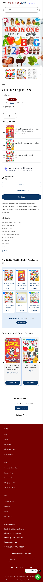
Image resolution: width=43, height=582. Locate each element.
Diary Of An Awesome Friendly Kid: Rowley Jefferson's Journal (12, 367)
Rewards (32, 3)
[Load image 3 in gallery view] (32, 74)
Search (6, 439)
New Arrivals (8, 454)
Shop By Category (10, 449)
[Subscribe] (32, 559)
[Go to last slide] (4, 362)
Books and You (14, 576)
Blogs (6, 511)
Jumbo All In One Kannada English (30, 366)
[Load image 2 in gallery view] (21, 74)
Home (6, 434)
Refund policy (24, 576)
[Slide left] (2, 74)
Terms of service (10, 580)
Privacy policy (34, 576)
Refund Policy (9, 478)
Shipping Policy (9, 483)
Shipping (12, 102)
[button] (4, 3)
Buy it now (21, 197)
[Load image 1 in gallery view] (10, 74)
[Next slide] (39, 362)
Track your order (9, 501)
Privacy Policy (9, 473)
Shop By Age (8, 444)
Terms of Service (10, 488)
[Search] (37, 9)
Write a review (21, 408)
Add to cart (21, 322)
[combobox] (21, 9)
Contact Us (8, 516)
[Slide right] (40, 74)
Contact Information (11, 468)
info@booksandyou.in (16, 529)
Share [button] (6, 251)
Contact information (33, 580)
